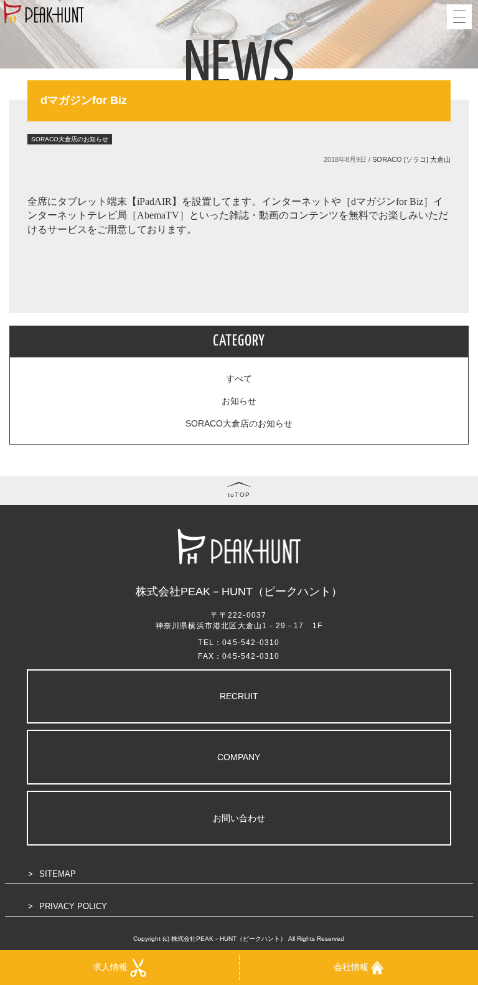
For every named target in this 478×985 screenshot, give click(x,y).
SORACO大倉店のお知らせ (239, 423)
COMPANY (238, 757)
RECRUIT (239, 696)
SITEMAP (57, 874)
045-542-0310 (250, 642)
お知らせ (239, 401)
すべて (239, 379)
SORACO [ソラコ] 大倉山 (411, 159)
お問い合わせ (239, 818)
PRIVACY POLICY (73, 906)
